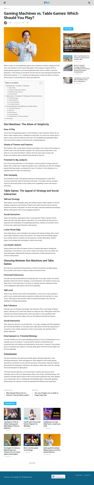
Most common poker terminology (31, 449)
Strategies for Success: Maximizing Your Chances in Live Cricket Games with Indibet (12, 451)
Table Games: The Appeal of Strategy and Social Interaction (24, 96)
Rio (10, 22)
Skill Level (11, 110)
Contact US (87, 475)
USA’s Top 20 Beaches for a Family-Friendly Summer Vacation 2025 (81, 57)
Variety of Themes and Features (17, 90)
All (9, 8)
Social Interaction (13, 100)
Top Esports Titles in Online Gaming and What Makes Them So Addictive (11, 425)
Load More (32, 463)
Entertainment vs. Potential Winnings (18, 116)
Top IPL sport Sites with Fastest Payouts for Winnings (32, 424)
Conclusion (9, 118)
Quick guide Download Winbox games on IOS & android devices (51, 450)
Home (5, 8)
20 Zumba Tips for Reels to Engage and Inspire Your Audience (76, 47)
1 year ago (8, 430)
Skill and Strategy (13, 98)
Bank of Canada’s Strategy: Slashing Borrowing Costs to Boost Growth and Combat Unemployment (82, 68)
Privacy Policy (78, 475)
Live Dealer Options (14, 104)
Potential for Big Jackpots (16, 92)
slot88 (20, 75)
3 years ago (17, 22)
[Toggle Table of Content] (40, 83)
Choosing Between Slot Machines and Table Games (21, 106)
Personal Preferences (14, 108)
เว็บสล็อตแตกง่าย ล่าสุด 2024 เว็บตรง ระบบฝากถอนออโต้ (51, 424)
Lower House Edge (14, 102)
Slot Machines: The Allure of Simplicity (17, 86)
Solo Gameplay (13, 94)
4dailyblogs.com (8, 477)
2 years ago (28, 428)
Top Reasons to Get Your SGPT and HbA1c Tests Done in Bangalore (81, 79)
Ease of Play (12, 88)
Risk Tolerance (13, 112)
